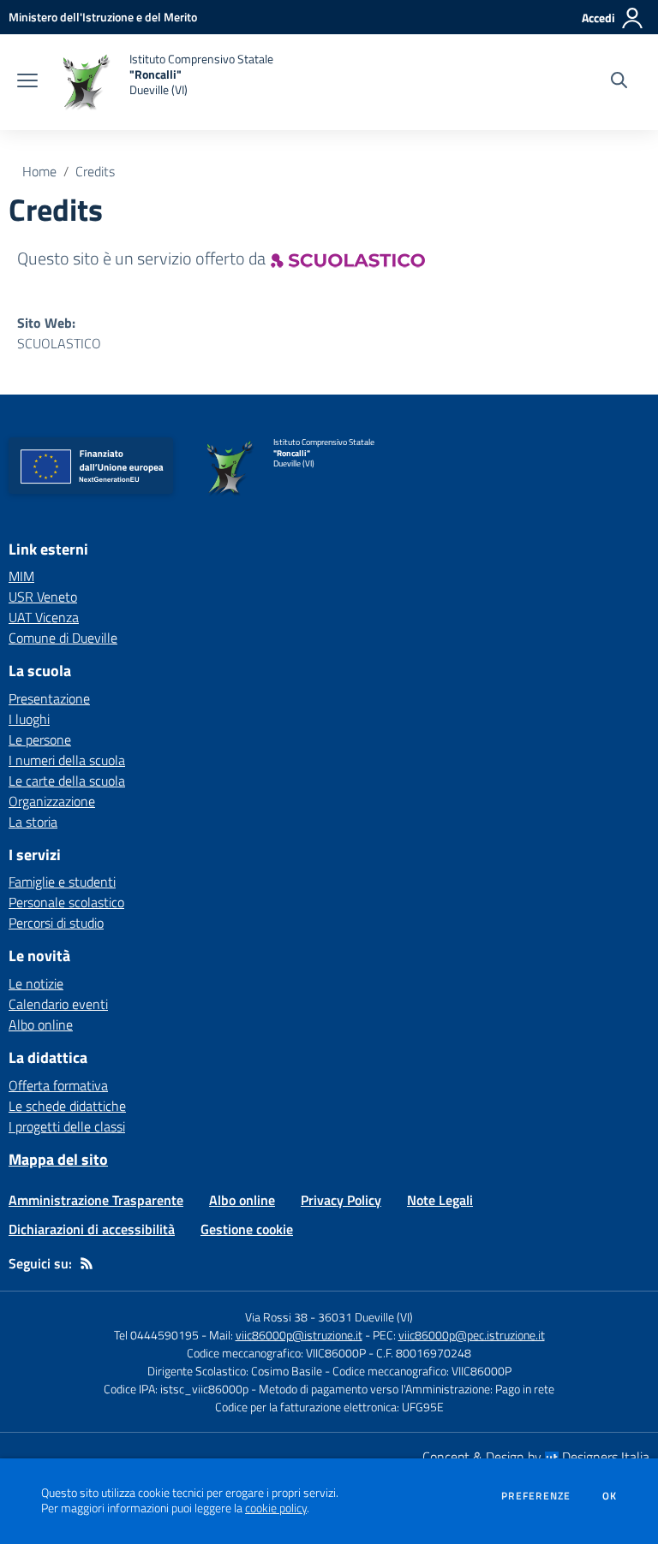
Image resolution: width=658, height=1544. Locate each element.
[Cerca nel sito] (619, 82)
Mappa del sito (58, 1159)
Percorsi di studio (56, 922)
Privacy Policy (341, 1200)
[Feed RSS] (86, 1263)
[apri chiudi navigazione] (27, 82)
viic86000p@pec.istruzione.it (471, 1335)
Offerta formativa (58, 1085)
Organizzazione (52, 801)
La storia (33, 821)
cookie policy (276, 1508)
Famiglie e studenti (62, 881)
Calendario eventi (58, 1004)
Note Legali (440, 1200)
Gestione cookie (246, 1229)
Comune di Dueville (63, 637)
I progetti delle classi (67, 1126)
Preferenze (536, 1496)
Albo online (41, 1024)
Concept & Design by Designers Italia (535, 1456)
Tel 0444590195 (156, 1335)
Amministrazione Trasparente (96, 1200)
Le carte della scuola (67, 780)
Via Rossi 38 (276, 1317)
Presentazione (49, 698)
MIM (21, 576)
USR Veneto (43, 596)
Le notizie (36, 983)
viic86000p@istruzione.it (299, 1335)
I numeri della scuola (67, 760)
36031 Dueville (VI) (365, 1317)
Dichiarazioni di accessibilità (92, 1229)
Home (39, 171)
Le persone (40, 739)
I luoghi (29, 719)
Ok (610, 1496)
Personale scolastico (66, 902)
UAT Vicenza (44, 617)
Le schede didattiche (67, 1106)
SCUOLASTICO (59, 343)
